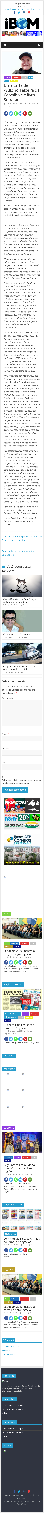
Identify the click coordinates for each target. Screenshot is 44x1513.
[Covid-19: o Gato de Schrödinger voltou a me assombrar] (22, 576)
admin (24, 957)
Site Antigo (6, 1350)
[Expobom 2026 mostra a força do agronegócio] (22, 919)
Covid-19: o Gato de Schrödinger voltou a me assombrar (20, 600)
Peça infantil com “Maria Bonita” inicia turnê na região (19, 1168)
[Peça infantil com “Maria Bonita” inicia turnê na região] (22, 1133)
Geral (24, 78)
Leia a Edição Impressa (11, 1346)
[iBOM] (5, 1381)
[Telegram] (20, 113)
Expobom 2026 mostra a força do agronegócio (19, 952)
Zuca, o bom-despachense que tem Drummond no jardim (22, 538)
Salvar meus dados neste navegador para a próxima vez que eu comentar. (21, 782)
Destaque (16, 78)
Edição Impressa (10, 1017)
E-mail (5, 748)
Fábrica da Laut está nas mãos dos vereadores (20, 553)
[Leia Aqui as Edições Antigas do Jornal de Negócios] (22, 1210)
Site (3, 762)
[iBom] (4, 45)
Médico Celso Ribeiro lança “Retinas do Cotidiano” (22, 9)
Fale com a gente (9, 1354)
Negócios (8, 946)
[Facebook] (6, 113)
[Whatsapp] (16, 113)
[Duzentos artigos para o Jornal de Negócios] (22, 990)
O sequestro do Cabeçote (16, 634)
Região (17, 946)
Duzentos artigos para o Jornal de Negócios (19, 1026)
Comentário (8, 698)
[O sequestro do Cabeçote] (22, 611)
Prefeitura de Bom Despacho (13, 1405)
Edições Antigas (10, 1234)
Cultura (7, 78)
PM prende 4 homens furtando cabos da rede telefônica (19, 668)
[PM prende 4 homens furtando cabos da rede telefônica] (22, 644)
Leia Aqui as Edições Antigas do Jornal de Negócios (22, 1240)
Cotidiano (14, 943)
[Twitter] (11, 113)
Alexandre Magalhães (12, 1014)
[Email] (30, 113)
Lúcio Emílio (31, 104)
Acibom (5, 1413)
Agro (6, 943)
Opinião (13, 81)
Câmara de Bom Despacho (13, 1409)
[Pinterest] (25, 113)
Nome (5, 734)
